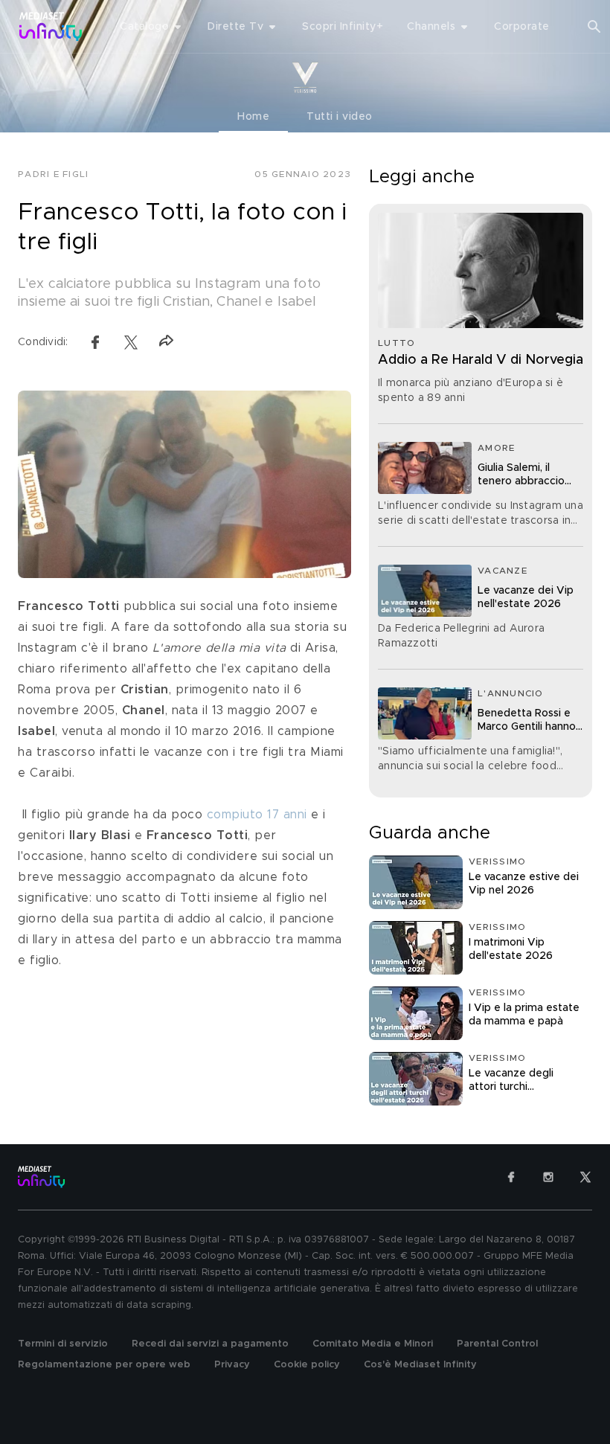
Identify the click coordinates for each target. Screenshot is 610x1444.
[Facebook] (511, 1177)
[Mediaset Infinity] (51, 26)
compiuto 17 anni (257, 815)
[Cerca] (594, 27)
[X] (585, 1177)
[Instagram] (548, 1177)
